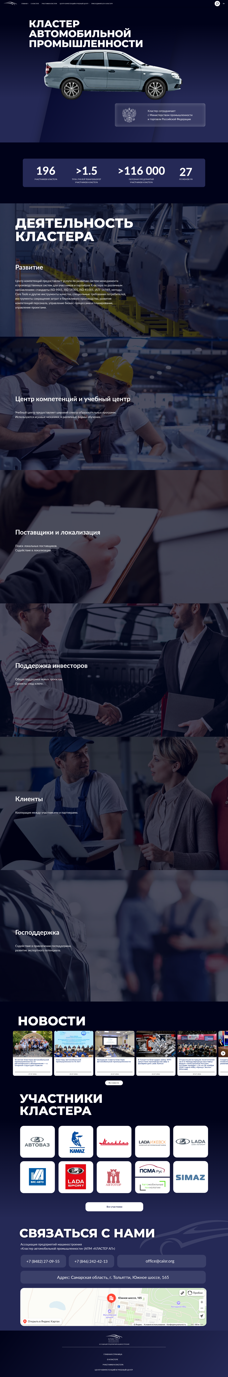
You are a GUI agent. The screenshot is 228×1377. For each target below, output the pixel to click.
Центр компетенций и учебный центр (114, 1370)
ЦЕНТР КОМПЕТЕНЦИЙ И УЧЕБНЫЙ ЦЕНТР (74, 3)
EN (223, 3)
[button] (152, 1185)
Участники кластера (113, 1365)
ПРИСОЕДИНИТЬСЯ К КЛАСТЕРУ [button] (102, 3)
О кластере (112, 1359)
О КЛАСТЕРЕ (35, 3)
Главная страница (113, 1354)
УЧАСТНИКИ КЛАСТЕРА (49, 3)
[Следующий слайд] (223, 1053)
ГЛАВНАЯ (24, 3)
